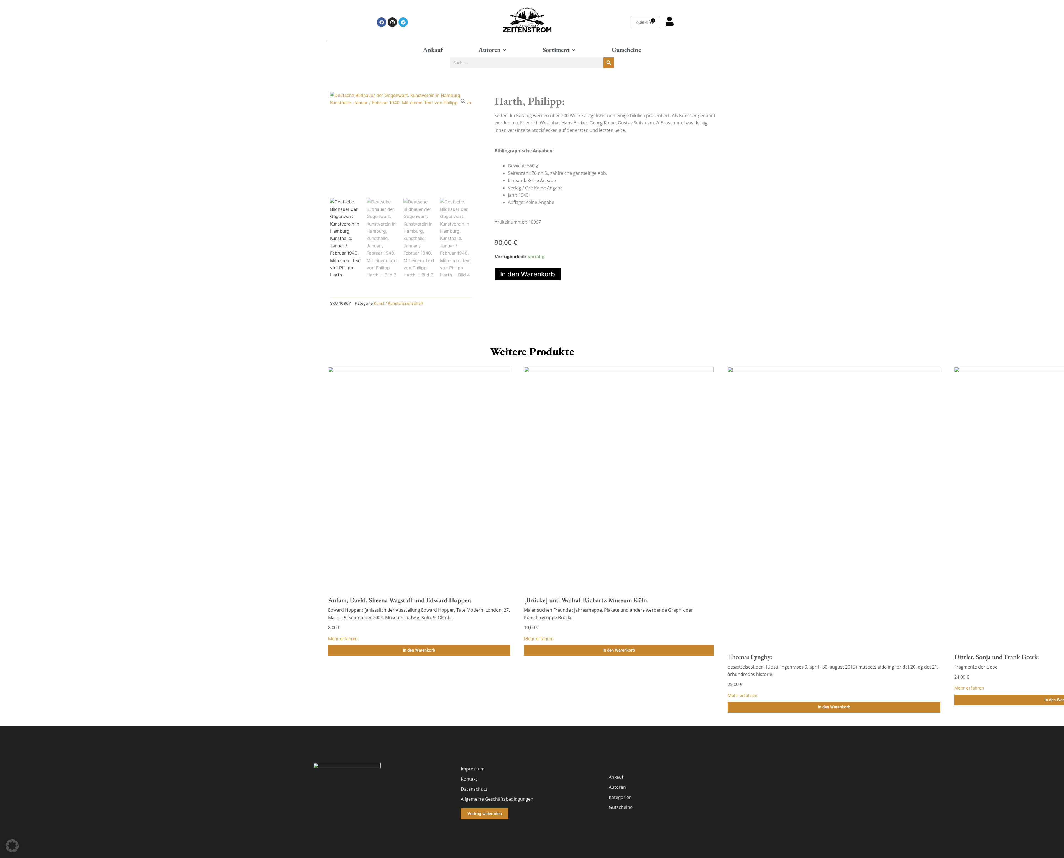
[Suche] (608, 62)
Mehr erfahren (343, 638)
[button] (493, 50)
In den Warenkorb (527, 274)
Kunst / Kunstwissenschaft (398, 303)
